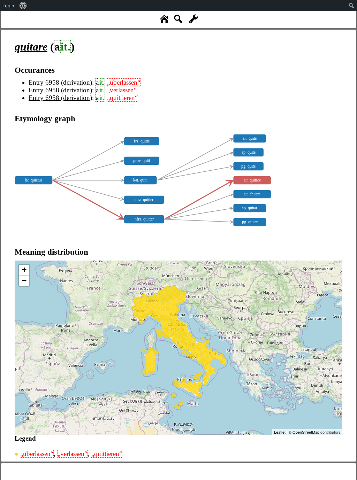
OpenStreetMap (306, 432)
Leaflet (280, 432)
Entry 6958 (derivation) (60, 82)
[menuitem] (23, 5)
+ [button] (24, 269)
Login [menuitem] (8, 5)
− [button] (24, 280)
